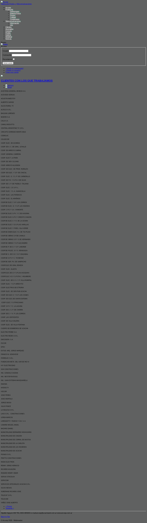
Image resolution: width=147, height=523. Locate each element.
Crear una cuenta (12, 72)
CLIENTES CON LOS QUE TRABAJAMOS (27, 80)
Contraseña (7, 55)
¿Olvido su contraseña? (14, 68)
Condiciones (14, 19)
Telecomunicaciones (13, 21)
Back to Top (5, 517)
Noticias (9, 39)
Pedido (8, 33)
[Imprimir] (10, 85)
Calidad (13, 17)
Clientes (9, 27)
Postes (12, 15)
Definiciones (14, 11)
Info (11, 25)
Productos (9, 9)
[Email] (9, 87)
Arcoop (8, 7)
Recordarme (7, 59)
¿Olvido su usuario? (13, 70)
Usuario (5, 51)
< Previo (9, 506)
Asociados (9, 29)
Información (14, 23)
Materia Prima (15, 13)
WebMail (9, 37)
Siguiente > (10, 508)
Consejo (9, 31)
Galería (8, 35)
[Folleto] (4, 44)
